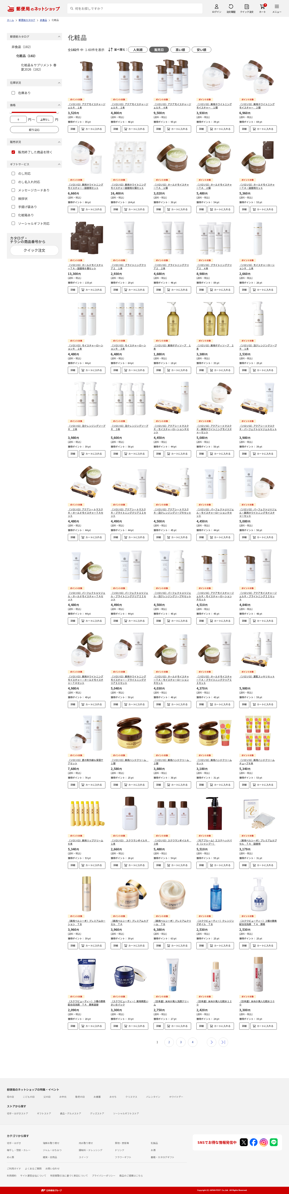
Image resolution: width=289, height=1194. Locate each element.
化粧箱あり (26, 215)
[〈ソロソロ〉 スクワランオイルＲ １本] (129, 813)
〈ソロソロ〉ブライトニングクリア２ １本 (128, 266)
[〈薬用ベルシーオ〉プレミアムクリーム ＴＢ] (172, 894)
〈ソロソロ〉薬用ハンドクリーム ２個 (172, 761)
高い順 (180, 49)
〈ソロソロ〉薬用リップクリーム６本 (85, 842)
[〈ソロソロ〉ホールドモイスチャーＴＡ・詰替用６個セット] (86, 238)
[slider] (10, 112)
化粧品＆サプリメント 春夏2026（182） (38, 67)
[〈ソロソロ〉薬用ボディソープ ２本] (215, 318)
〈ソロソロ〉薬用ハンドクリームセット (214, 761)
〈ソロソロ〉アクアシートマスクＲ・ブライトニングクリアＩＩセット (128, 513)
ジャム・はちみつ (52, 1150)
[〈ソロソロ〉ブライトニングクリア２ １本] (129, 238)
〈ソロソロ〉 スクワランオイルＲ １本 (130, 842)
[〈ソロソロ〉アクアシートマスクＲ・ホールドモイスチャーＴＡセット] (86, 482)
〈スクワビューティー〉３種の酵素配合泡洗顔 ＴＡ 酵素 (258, 922)
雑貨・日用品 (50, 1157)
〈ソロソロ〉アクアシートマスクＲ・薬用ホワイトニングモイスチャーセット (214, 429)
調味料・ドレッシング (90, 1150)
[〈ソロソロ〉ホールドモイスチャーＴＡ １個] (172, 157)
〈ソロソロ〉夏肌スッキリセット (257, 676)
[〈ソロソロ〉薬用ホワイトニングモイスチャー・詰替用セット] (86, 157)
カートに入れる (94, 128)
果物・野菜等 (122, 1143)
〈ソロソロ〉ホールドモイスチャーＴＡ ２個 (214, 186)
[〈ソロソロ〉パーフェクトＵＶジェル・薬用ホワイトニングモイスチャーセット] (258, 482)
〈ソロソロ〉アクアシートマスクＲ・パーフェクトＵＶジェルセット (258, 427)
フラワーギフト (123, 1157)
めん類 (10, 1157)
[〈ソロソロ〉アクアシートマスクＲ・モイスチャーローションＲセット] (172, 399)
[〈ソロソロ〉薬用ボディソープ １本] (172, 318)
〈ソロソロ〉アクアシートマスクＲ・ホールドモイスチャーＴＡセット (85, 513)
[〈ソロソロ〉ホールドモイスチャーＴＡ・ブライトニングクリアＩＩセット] (215, 649)
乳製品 (154, 1143)
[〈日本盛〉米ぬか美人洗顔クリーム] (172, 974)
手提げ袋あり (27, 206)
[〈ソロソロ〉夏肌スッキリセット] (258, 649)
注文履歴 (231, 11)
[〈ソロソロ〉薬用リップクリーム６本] (86, 813)
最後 (223, 1042)
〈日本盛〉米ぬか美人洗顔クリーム (171, 1002)
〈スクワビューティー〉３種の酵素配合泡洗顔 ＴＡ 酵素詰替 (86, 1002)
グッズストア (97, 1113)
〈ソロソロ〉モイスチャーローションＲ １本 (257, 266)
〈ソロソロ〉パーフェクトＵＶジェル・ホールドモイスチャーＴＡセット (86, 596)
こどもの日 (29, 1096)
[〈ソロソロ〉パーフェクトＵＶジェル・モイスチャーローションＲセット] (215, 482)
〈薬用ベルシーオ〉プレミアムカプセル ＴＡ (129, 922)
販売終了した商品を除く (35, 152)
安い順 (201, 49)
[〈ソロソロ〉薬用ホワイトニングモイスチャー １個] (215, 77)
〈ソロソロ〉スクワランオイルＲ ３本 (172, 842)
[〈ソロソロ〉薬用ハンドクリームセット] (215, 733)
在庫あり (24, 92)
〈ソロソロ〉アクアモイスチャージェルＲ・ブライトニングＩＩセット (258, 596)
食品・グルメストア (70, 1113)
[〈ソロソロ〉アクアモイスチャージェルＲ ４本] (172, 77)
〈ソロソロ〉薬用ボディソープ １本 (172, 347)
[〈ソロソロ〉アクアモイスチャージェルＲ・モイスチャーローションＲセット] (215, 566)
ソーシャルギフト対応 (34, 223)
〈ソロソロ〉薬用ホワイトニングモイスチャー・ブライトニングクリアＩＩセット (128, 680)
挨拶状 (23, 198)
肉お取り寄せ (86, 1143)
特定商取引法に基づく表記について (69, 1175)
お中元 (62, 1096)
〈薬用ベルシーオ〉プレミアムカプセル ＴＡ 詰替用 (258, 842)
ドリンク (119, 1150)
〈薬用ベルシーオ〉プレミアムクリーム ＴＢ (172, 922)
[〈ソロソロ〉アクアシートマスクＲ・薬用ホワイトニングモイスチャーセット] (215, 399)
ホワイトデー (176, 1096)
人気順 (138, 49)
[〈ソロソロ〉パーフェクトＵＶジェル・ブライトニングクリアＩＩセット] (129, 566)
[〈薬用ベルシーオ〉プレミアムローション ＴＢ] (86, 894)
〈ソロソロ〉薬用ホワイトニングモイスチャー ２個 (257, 105)
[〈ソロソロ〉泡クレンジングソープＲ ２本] (86, 399)
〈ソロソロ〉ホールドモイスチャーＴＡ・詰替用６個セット (85, 266)
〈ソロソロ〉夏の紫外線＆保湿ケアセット (85, 761)
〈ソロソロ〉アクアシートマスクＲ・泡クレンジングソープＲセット (172, 511)
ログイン (216, 11)
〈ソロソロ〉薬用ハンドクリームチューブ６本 (257, 761)
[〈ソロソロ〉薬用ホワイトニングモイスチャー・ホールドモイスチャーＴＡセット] (86, 649)
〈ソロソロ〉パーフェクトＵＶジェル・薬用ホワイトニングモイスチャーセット (258, 513)
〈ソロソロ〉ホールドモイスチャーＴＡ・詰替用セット (257, 186)
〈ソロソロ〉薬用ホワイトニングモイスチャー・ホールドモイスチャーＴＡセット (85, 680)
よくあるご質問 (33, 1168)
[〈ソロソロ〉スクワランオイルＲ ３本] (172, 813)
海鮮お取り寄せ (51, 1143)
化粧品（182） (26, 55)
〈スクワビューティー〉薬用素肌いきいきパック (129, 1002)
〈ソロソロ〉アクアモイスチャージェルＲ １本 (86, 105)
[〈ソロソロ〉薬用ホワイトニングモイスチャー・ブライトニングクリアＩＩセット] (129, 649)
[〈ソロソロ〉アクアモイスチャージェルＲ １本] (86, 77)
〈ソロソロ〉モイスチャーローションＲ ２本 (85, 347)
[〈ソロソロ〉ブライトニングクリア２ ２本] (172, 238)
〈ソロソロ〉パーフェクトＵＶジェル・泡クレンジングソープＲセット (172, 594)
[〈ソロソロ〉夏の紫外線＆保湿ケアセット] (86, 733)
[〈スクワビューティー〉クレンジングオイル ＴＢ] (215, 894)
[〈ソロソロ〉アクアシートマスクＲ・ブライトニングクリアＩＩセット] (129, 482)
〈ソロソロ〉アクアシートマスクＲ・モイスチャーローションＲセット (171, 429)
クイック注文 (247, 11)
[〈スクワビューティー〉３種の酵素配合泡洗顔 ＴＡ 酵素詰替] (86, 974)
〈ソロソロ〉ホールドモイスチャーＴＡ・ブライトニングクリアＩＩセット (214, 680)
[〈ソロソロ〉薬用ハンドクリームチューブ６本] (258, 733)
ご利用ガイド (14, 1168)
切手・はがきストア (17, 1113)
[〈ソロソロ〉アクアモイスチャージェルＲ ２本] (129, 77)
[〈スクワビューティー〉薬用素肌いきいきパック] (129, 974)
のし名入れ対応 (29, 181)
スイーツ (83, 1157)
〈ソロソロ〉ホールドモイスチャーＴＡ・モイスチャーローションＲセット (171, 680)
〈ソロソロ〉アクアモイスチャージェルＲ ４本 (172, 105)
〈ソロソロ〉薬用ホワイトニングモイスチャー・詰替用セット (85, 186)
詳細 (73, 128)
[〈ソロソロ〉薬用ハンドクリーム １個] (129, 733)
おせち (113, 1096)
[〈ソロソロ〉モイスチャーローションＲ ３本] (129, 318)
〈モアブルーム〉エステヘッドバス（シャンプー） (214, 842)
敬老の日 (80, 1096)
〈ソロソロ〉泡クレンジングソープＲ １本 (258, 347)
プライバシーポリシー (103, 1175)
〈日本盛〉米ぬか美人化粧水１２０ (214, 1002)
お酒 (153, 1150)
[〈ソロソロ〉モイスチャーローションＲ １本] (258, 238)
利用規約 (11, 1175)
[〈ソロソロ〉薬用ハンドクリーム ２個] (172, 733)
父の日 (47, 1096)
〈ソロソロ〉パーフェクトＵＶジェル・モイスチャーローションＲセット (215, 513)
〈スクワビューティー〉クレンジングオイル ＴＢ (215, 922)
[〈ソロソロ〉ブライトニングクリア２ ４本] (215, 238)
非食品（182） (22, 46)
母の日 (10, 1096)
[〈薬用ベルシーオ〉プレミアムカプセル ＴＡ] (129, 894)
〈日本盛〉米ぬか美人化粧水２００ (257, 1002)
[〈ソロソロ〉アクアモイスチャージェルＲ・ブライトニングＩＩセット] (258, 566)
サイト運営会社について (33, 1175)
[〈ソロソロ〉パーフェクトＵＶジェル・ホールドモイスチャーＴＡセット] (86, 566)
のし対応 (24, 173)
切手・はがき (14, 1143)
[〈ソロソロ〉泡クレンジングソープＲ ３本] (129, 399)
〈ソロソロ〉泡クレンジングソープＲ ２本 (86, 427)
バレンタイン (153, 1096)
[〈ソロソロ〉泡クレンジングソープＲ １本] (258, 318)
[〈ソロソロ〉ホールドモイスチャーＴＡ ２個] (215, 157)
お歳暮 (97, 1096)
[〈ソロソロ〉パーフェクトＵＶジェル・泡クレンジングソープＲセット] (172, 566)
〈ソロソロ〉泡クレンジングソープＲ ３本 (129, 427)
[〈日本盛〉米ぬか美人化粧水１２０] (215, 974)
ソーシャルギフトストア (126, 1113)
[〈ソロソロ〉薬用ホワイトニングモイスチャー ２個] (258, 77)
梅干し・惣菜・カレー (18, 1150)
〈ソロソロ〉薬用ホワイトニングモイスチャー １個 (214, 105)
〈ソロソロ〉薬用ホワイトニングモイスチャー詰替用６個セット (128, 186)
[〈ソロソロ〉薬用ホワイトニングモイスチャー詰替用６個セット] (129, 157)
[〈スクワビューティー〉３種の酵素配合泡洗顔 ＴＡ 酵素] (258, 894)
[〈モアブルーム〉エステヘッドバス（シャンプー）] (215, 813)
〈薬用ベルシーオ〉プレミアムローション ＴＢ (86, 922)
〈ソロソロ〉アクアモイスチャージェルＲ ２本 (129, 105)
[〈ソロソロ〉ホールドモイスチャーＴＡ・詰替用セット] (258, 157)
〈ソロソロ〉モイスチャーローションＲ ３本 (128, 347)
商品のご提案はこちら (131, 1175)
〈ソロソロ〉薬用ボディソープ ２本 (215, 347)
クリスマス (131, 1096)
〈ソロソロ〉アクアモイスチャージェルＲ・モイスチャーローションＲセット (215, 596)
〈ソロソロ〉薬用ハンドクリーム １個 (129, 761)
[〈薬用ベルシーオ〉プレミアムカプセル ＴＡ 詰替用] (258, 813)
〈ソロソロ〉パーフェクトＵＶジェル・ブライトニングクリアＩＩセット (129, 596)
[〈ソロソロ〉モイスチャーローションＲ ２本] (86, 318)
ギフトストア (44, 1113)
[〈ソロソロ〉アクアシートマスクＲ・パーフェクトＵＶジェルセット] (258, 399)
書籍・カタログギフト (162, 1157)
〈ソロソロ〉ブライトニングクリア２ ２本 (171, 266)
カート (262, 11)
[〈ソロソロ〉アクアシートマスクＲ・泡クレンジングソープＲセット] (172, 482)
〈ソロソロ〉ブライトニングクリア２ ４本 (214, 266)
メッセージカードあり (34, 190)
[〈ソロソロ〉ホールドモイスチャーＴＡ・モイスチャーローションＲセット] (172, 649)
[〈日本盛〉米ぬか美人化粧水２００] (258, 974)
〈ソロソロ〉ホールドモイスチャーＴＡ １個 (171, 186)
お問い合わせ (52, 1168)
